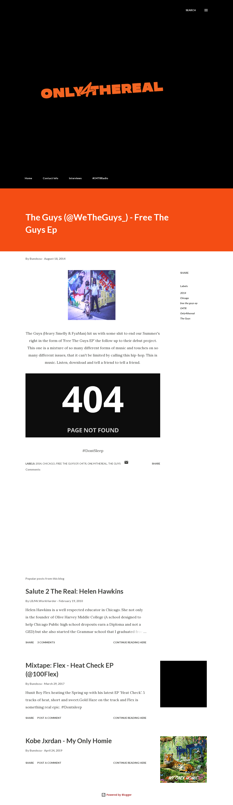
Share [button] (184, 272)
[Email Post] (126, 463)
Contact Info (50, 178)
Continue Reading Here (129, 642)
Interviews (75, 178)
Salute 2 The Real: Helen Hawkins (74, 591)
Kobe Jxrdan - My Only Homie (68, 741)
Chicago (184, 298)
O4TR (183, 308)
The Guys (185, 318)
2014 (183, 292)
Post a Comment (49, 717)
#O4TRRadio (100, 178)
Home (28, 178)
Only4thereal (187, 313)
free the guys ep (188, 303)
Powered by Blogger (119, 794)
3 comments (46, 642)
